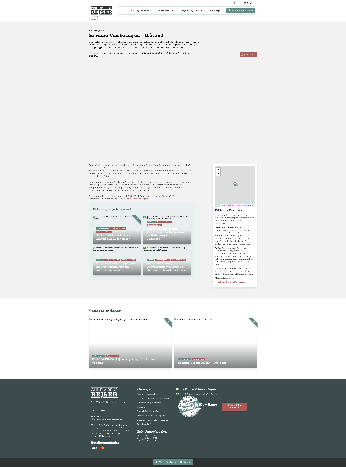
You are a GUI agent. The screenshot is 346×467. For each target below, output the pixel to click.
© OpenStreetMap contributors (244, 205)
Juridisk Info (144, 424)
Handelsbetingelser (148, 411)
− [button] (218, 173)
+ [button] (218, 169)
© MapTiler (230, 205)
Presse (141, 406)
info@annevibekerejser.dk (108, 419)
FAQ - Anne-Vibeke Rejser (153, 398)
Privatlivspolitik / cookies (152, 419)
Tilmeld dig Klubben (149, 402)
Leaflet (223, 205)
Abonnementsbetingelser (152, 415)
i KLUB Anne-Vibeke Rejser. (133, 198)
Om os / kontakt (147, 394)
